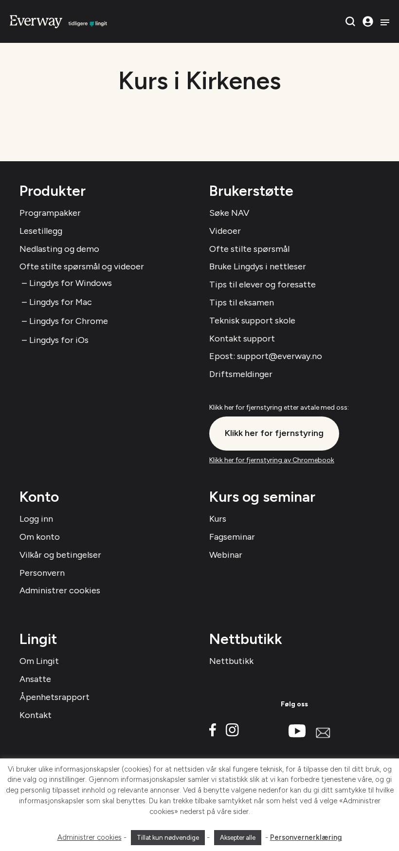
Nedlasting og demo (59, 249)
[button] (350, 21)
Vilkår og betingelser (60, 554)
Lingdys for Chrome (68, 321)
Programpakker (50, 213)
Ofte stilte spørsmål (249, 249)
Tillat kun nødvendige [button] (168, 837)
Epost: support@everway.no (265, 356)
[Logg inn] (368, 21)
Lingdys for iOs (59, 340)
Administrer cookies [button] (89, 837)
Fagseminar (232, 536)
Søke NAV (229, 213)
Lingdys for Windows (70, 283)
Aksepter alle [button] (237, 837)
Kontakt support (242, 338)
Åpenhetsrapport (54, 697)
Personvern (42, 572)
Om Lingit (39, 661)
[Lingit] (58, 21)
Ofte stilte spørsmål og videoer (81, 266)
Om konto (39, 536)
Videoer (225, 231)
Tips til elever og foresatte (262, 284)
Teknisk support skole (252, 320)
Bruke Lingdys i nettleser (257, 266)
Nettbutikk (231, 661)
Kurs (217, 518)
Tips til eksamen (241, 302)
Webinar (225, 554)
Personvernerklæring (306, 837)
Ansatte (35, 679)
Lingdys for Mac (60, 302)
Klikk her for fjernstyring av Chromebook (271, 460)
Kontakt (35, 715)
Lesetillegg (40, 231)
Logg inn (36, 518)
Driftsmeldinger (240, 374)
